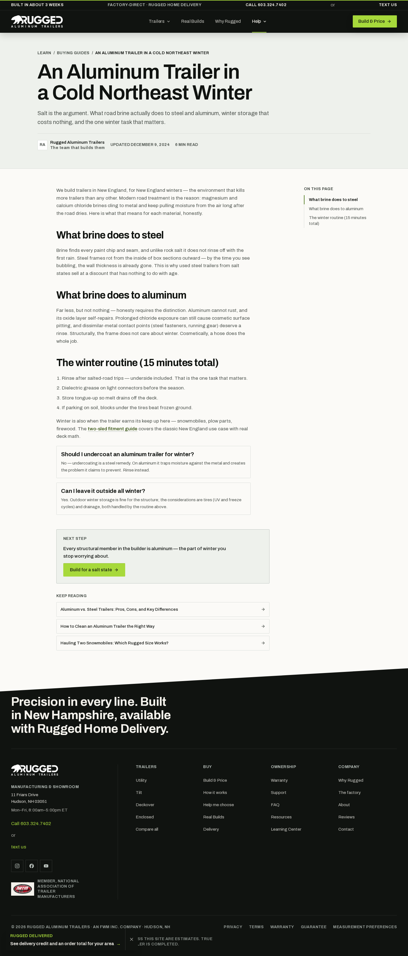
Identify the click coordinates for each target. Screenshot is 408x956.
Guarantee (314, 927)
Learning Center (286, 829)
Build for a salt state (91, 569)
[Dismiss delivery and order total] (131, 939)
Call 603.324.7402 (266, 5)
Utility (141, 780)
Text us (388, 5)
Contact (346, 829)
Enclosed (145, 817)
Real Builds (192, 21)
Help (256, 21)
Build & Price (215, 780)
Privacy (233, 927)
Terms (256, 927)
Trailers (157, 21)
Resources (281, 817)
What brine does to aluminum (336, 209)
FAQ (275, 805)
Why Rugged (228, 21)
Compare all (147, 829)
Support (278, 792)
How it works (215, 792)
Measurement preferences (365, 927)
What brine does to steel (333, 199)
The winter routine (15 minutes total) (337, 220)
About (344, 805)
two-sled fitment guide (112, 428)
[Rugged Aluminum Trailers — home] (37, 21)
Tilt (139, 792)
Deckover (145, 805)
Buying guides (73, 53)
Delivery (211, 829)
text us (18, 847)
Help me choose (218, 805)
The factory (349, 792)
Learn (44, 53)
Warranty (279, 780)
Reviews (346, 817)
